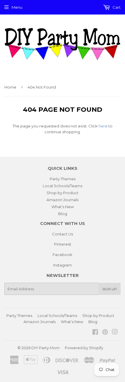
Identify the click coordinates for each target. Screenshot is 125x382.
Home (10, 87)
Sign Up (109, 289)
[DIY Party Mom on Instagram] (115, 332)
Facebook (62, 254)
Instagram (62, 265)
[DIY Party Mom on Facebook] (95, 332)
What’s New (62, 206)
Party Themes (63, 178)
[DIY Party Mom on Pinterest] (105, 332)
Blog (62, 213)
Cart (116, 7)
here (103, 126)
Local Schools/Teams (62, 185)
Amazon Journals (62, 199)
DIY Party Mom (45, 347)
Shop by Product (62, 192)
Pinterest (62, 244)
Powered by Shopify (84, 347)
